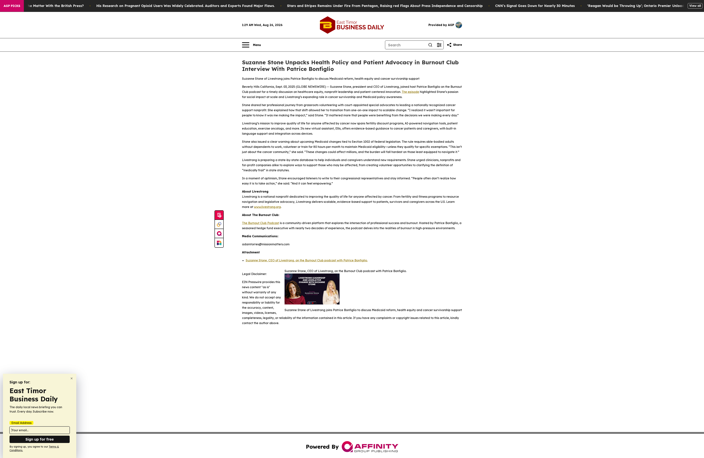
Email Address (21, 423)
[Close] (71, 378)
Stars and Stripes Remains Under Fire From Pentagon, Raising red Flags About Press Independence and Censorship (385, 6)
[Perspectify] (219, 224)
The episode (410, 92)
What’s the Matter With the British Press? (49, 6)
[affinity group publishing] (219, 233)
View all (695, 6)
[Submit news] (219, 215)
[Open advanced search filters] (439, 45)
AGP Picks (12, 6)
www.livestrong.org (267, 207)
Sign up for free (39, 439)
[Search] (430, 45)
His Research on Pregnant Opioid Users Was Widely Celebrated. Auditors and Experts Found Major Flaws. (185, 6)
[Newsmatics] (219, 242)
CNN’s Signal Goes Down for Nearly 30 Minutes (535, 6)
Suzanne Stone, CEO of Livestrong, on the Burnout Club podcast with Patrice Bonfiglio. (307, 260)
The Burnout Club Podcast (260, 223)
